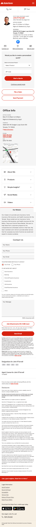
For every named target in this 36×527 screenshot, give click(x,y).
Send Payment (18, 98)
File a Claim (18, 92)
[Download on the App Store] (7, 508)
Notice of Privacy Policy (8, 497)
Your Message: (7, 302)
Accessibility (5, 492)
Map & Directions (8, 129)
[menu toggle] (33, 3)
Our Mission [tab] (17, 210)
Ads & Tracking (6, 487)
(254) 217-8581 (7, 136)
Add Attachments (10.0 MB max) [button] (18, 324)
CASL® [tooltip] (12, 364)
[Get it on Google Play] (19, 508)
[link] (9, 3)
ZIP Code (8, 72)
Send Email (18, 333)
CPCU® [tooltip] (8, 364)
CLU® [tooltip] (17, 364)
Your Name (6, 245)
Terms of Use (5, 495)
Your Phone (6, 251)
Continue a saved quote (18, 84)
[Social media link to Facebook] (18, 42)
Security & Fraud (6, 490)
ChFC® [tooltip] (3, 364)
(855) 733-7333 (18, 355)
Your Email (6, 257)
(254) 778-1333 (7, 135)
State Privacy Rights (7, 499)
